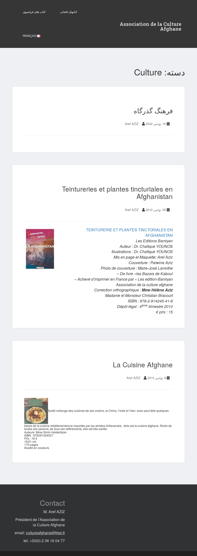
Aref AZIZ (132, 123)
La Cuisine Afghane (143, 364)
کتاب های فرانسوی (34, 12)
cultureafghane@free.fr (45, 532)
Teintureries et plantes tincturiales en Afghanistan (117, 192)
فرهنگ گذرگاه (153, 110)
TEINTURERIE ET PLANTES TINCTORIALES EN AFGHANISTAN (129, 232)
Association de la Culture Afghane (150, 25)
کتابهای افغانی (68, 12)
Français (30, 36)
